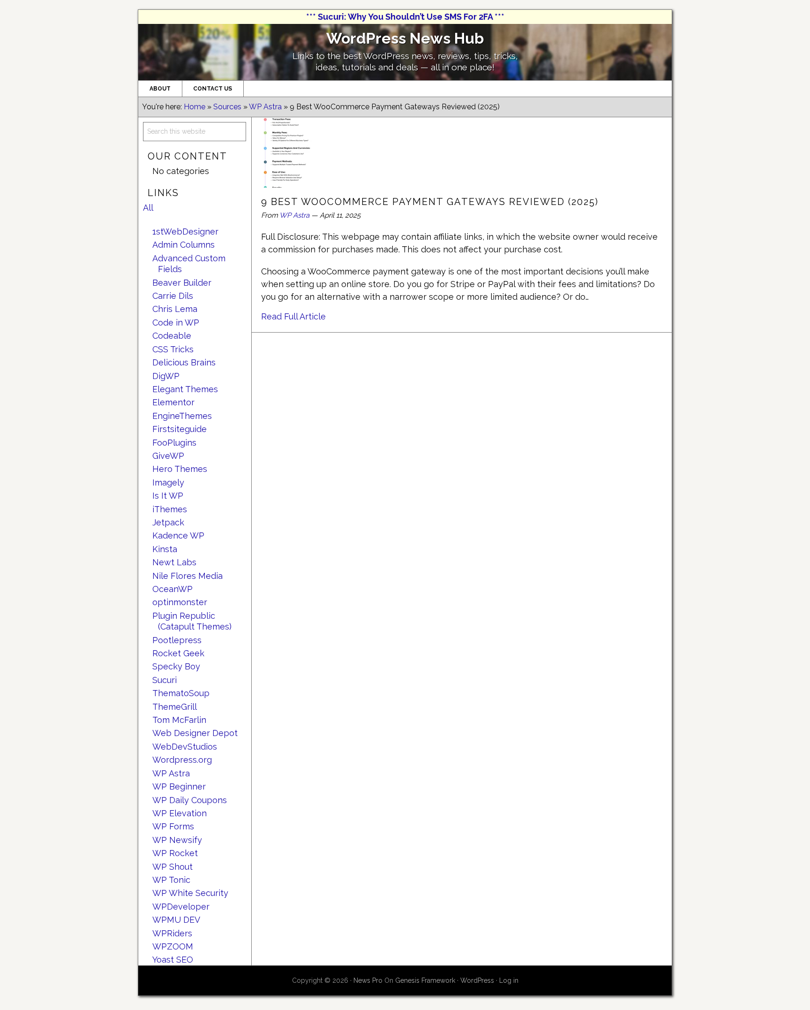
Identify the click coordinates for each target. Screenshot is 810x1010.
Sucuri (164, 680)
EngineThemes (182, 416)
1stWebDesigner (185, 231)
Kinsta (164, 549)
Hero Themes (179, 469)
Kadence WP (178, 535)
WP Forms (173, 826)
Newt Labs (174, 562)
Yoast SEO (172, 959)
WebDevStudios (184, 747)
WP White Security (190, 893)
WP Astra (294, 215)
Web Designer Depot (195, 733)
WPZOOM (172, 946)
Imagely (168, 482)
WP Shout (172, 867)
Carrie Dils (172, 296)
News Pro (367, 980)
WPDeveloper (181, 906)
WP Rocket (175, 853)
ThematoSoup (181, 693)
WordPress (477, 980)
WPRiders (172, 933)
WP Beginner (179, 786)
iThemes (169, 509)
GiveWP (168, 456)
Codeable (171, 336)
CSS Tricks (173, 349)
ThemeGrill (174, 707)
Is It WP (167, 496)
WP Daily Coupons (189, 800)
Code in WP (175, 322)
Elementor (173, 402)
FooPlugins (174, 443)
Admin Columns (183, 245)
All (148, 208)
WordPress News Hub (405, 38)
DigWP (166, 376)
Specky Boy (176, 666)
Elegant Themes (185, 389)
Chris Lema (174, 309)
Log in (508, 980)
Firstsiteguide (179, 429)
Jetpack (168, 522)
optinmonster (179, 602)
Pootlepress (177, 640)
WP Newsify (177, 840)
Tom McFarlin (179, 720)
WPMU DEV (176, 920)
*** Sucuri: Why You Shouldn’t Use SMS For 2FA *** (405, 17)
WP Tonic (171, 880)
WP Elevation (179, 813)
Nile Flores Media (187, 576)
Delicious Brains (184, 362)
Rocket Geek (178, 653)
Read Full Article (293, 316)
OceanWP (172, 589)
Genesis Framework (425, 980)
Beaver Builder (181, 283)
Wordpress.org (182, 760)
